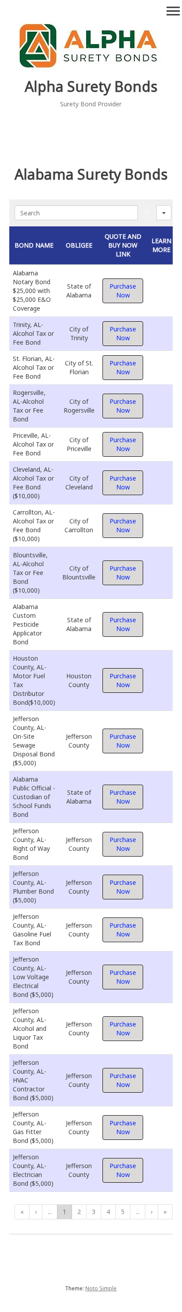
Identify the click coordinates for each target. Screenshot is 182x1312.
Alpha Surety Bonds (91, 86)
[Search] (147, 212)
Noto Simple (101, 1288)
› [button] (151, 1211)
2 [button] (79, 1211)
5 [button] (123, 1211)
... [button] (50, 1211)
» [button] (165, 1211)
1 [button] (64, 1211)
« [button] (22, 1211)
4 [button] (108, 1211)
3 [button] (93, 1211)
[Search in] (163, 212)
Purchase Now (123, 290)
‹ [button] (36, 1211)
